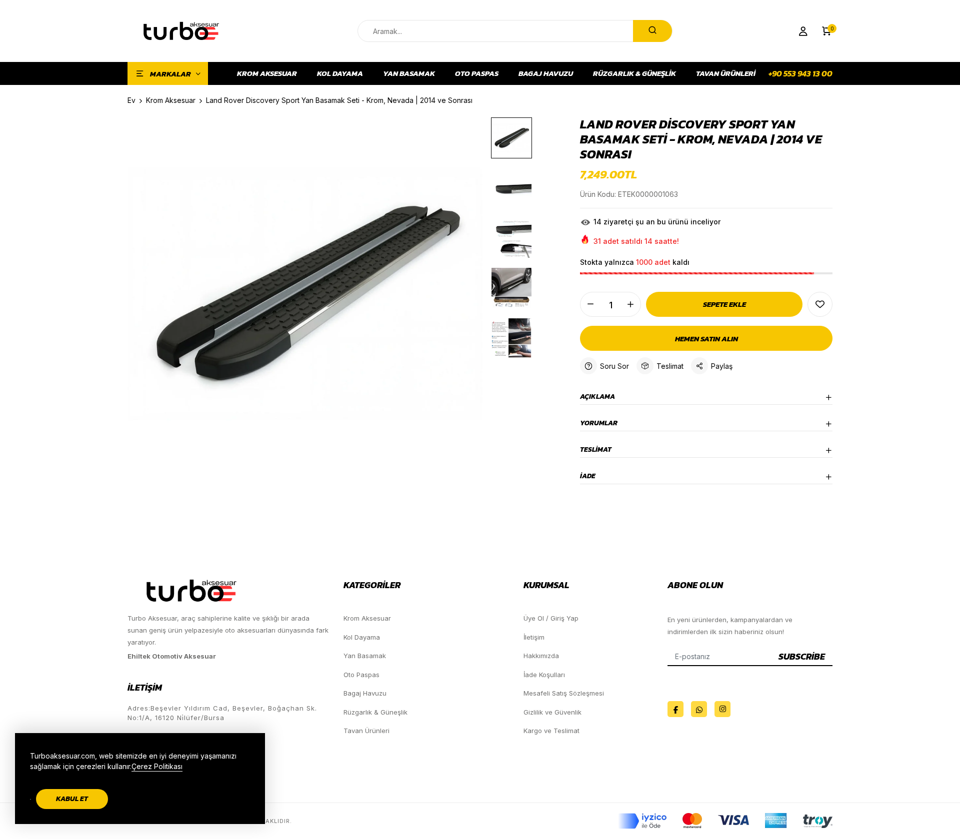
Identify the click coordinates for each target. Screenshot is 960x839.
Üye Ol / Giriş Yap (551, 618)
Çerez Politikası (157, 766)
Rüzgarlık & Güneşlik (634, 73)
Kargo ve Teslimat (552, 731)
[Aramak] (652, 31)
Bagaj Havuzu (545, 73)
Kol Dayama (340, 73)
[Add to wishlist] (820, 304)
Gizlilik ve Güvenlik (553, 712)
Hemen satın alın (706, 338)
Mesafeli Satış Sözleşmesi (564, 693)
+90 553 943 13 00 (800, 73)
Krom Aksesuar (267, 73)
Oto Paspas (476, 73)
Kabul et (72, 799)
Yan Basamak (409, 73)
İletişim (534, 637)
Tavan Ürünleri (726, 73)
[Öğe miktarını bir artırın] (630, 304)
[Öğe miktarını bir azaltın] (590, 304)
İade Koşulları (544, 675)
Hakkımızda (541, 656)
